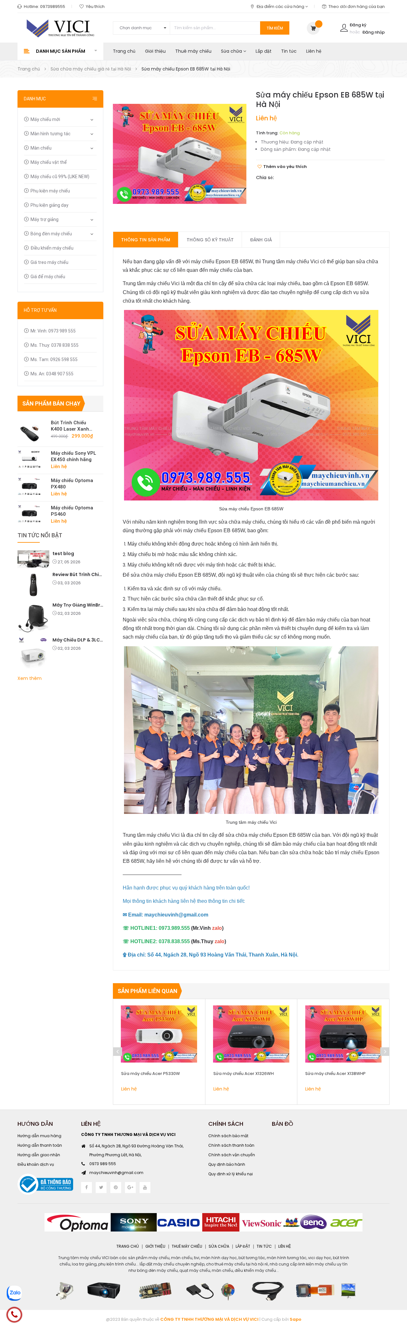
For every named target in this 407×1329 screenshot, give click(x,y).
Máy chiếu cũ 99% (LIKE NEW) (60, 176)
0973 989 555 (102, 1163)
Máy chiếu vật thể (49, 162)
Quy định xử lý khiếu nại (230, 1174)
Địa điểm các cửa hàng (281, 6)
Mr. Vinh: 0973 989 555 (53, 330)
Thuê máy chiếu (193, 51)
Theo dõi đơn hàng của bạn (356, 6)
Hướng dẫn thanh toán (39, 1145)
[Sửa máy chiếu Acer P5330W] (159, 1034)
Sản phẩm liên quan (147, 991)
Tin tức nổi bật (39, 535)
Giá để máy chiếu (48, 276)
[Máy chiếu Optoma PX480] (31, 486)
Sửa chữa (232, 51)
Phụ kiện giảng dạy (49, 205)
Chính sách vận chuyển (231, 1155)
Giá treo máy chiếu (49, 262)
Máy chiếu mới (45, 119)
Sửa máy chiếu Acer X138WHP (335, 1074)
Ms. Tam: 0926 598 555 (54, 359)
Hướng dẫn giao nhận (38, 1155)
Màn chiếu (41, 148)
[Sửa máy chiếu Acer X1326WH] (251, 1034)
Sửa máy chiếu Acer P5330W (150, 1074)
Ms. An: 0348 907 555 (52, 373)
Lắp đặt (264, 51)
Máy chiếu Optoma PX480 (72, 484)
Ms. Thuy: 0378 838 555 (55, 345)
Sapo (295, 1319)
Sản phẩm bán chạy (51, 403)
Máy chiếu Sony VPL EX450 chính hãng (73, 456)
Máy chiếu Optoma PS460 (72, 511)
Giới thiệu (155, 51)
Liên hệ (313, 51)
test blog (63, 553)
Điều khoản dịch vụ (35, 1164)
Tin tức (289, 51)
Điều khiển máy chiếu (52, 248)
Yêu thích (95, 6)
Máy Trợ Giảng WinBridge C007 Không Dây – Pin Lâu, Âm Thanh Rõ (77, 605)
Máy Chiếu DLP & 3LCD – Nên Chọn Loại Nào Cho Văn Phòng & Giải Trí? (77, 640)
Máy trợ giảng (45, 219)
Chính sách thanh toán (231, 1145)
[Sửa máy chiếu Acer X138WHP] (343, 1034)
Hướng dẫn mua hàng (39, 1135)
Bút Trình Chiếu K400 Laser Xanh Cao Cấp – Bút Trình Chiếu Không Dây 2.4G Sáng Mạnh (74, 426)
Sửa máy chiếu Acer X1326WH (243, 1074)
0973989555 (52, 6)
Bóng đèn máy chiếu (51, 233)
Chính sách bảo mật (228, 1135)
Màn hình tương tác (51, 133)
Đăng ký (358, 25)
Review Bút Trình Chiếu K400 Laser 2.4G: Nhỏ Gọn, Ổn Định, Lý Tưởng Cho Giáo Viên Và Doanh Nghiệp (77, 574)
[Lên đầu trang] (394, 1289)
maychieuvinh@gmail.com (116, 1172)
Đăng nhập (373, 32)
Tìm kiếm (274, 28)
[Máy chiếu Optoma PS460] (31, 513)
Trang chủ (124, 51)
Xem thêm (29, 678)
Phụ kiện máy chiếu (50, 190)
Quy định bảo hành (226, 1164)
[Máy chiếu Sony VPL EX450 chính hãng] (31, 459)
